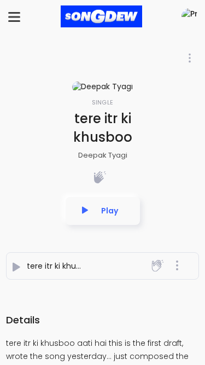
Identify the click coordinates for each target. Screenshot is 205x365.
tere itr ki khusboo (61, 265)
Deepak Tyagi (102, 155)
